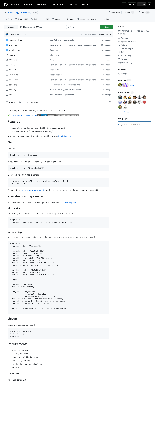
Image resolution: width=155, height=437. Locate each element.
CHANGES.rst (14, 60)
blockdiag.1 (13, 80)
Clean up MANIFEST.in (58, 70)
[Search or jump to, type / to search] (123, 4)
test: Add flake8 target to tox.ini (62, 95)
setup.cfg (13, 85)
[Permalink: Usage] (6, 318)
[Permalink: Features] (6, 121)
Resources (42, 4)
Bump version (22, 34)
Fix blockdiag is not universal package (65, 85)
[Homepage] (6, 4)
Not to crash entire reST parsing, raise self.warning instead (73, 45)
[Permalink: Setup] (6, 142)
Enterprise (73, 4)
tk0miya (12, 34)
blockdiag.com (65, 136)
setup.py (12, 90)
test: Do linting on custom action (62, 40)
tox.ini (11, 95)
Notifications (115, 12)
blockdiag (12, 12)
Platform (15, 4)
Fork (130, 12)
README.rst (13, 75)
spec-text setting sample (33, 190)
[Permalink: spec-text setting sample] (6, 196)
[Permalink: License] (6, 373)
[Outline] (110, 102)
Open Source (57, 4)
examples (13, 45)
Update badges (56, 75)
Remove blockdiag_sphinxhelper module (66, 90)
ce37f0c (84, 34)
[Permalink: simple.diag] (6, 208)
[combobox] (83, 27)
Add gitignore (55, 55)
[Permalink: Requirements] (6, 344)
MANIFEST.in (14, 70)
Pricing (85, 4)
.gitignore (13, 55)
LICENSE (12, 65)
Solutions (27, 4)
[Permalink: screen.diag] (6, 232)
